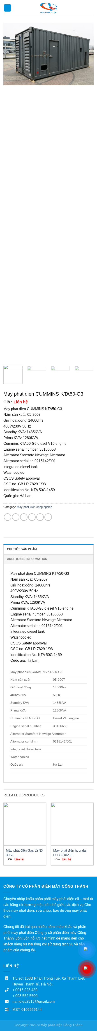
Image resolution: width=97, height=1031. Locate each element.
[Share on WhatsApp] (7, 517)
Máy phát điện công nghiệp (34, 507)
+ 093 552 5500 (24, 996)
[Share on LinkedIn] (48, 517)
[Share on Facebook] (15, 517)
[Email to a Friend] (32, 517)
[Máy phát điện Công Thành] (49, 8)
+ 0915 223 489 (24, 990)
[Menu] (7, 8)
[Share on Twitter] (24, 517)
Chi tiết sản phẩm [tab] (22, 549)
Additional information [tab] (27, 559)
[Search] (92, 7)
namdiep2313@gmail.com (33, 1001)
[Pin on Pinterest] (40, 517)
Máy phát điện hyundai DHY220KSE (69, 852)
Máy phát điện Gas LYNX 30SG (24, 852)
